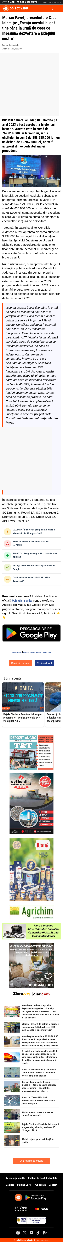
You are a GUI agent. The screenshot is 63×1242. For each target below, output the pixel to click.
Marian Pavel (47, 652)
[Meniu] (58, 8)
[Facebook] (18, 1233)
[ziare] (22, 993)
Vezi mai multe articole (31, 1161)
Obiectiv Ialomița (22, 600)
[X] (25, 1233)
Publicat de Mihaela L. (10, 45)
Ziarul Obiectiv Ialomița (22, 2)
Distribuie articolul (20, 663)
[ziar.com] (41, 993)
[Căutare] (51, 8)
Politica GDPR (24, 1184)
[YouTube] (31, 1233)
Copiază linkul (44, 663)
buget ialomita (17, 652)
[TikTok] (38, 1233)
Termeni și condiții (15, 1178)
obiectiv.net (19, 8)
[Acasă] (6, 8)
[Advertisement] (31, 84)
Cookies (10, 1184)
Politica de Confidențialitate (42, 1178)
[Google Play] (45, 1233)
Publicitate (40, 1184)
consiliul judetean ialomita (32, 652)
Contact (53, 1184)
